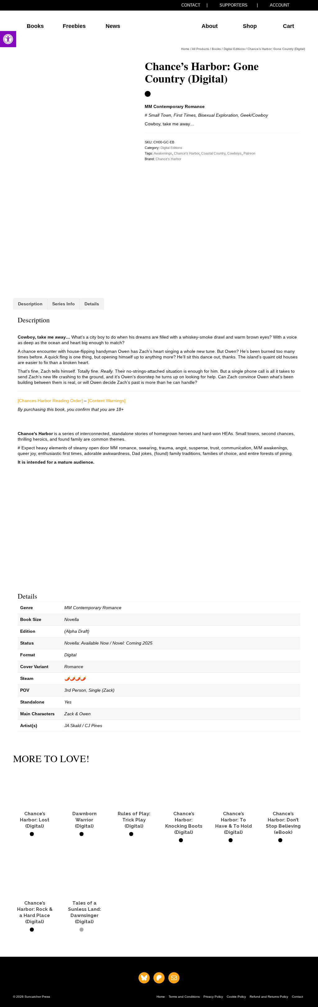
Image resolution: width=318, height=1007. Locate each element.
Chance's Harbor (186, 153)
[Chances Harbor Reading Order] (50, 400)
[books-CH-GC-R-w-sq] (71, 227)
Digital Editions (171, 148)
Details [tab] (91, 303)
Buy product (34, 845)
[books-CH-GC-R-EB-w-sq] (71, 111)
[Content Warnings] (106, 400)
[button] (8, 39)
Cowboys (234, 153)
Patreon (249, 153)
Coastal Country (213, 153)
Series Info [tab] (63, 303)
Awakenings (163, 153)
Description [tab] (30, 303)
